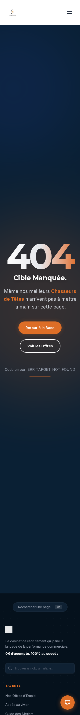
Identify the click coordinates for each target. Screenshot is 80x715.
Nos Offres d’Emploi (20, 696)
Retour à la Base (40, 327)
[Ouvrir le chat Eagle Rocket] (67, 702)
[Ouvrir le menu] (69, 12)
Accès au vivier (17, 705)
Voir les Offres (40, 346)
